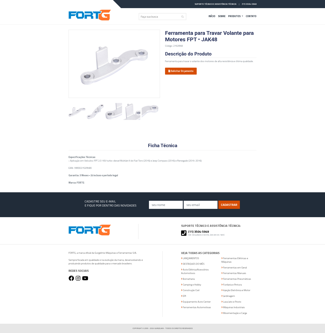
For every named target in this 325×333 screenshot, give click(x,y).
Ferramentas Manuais (234, 273)
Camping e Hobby (191, 284)
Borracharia (188, 279)
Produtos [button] (234, 16)
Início (212, 16)
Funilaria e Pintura (232, 284)
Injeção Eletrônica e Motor (236, 290)
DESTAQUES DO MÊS (193, 264)
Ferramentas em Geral (235, 267)
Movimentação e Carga (235, 313)
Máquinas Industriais (234, 307)
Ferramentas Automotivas (196, 307)
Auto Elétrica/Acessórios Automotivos (195, 271)
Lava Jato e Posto (232, 302)
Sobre (221, 16)
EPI (184, 296)
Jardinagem (229, 296)
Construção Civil (190, 290)
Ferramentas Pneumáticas (237, 279)
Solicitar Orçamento (181, 71)
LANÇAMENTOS (190, 258)
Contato (251, 16)
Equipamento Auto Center (196, 302)
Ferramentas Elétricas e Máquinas (234, 260)
